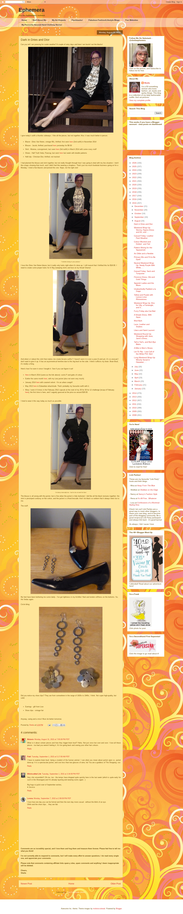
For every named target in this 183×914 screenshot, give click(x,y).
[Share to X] (59, 725)
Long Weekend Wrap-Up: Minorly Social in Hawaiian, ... (145, 359)
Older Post (116, 884)
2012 (134, 400)
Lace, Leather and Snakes (142, 325)
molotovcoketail (99, 909)
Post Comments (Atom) (76, 892)
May (137, 374)
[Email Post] (49, 725)
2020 (134, 185)
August (138, 221)
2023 (134, 174)
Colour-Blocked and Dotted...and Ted (142, 243)
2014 (134, 393)
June (137, 370)
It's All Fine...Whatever (147, 498)
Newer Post (26, 884)
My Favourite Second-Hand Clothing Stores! (42, 25)
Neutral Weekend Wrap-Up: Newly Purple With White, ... (144, 265)
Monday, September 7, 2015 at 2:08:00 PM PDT (52, 798)
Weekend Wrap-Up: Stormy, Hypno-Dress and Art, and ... (144, 230)
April (137, 378)
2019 (134, 188)
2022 (134, 177)
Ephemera (31, 10)
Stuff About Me (39, 20)
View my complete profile (139, 100)
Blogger (119, 909)
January (138, 389)
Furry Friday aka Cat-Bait (144, 311)
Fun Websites (131, 20)
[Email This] (54, 725)
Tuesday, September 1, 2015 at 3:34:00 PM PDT (61, 774)
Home (24, 20)
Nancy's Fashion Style (148, 494)
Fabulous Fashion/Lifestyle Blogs (104, 20)
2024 (134, 170)
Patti (29, 757)
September (139, 217)
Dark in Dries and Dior (143, 224)
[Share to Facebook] (61, 725)
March (137, 381)
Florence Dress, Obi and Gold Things (144, 278)
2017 (134, 196)
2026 (134, 163)
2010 (134, 408)
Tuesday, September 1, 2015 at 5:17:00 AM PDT (51, 757)
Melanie (30, 739)
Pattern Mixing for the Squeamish (143, 249)
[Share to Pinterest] (64, 725)
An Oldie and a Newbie (143, 253)
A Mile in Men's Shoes (143, 348)
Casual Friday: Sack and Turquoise (144, 272)
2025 (134, 166)
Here (27, 375)
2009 (134, 411)
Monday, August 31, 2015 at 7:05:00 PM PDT (52, 739)
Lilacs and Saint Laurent (144, 330)
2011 (134, 404)
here (71, 142)
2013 (134, 397)
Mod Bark (138, 321)
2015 (134, 203)
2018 (134, 192)
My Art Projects (59, 20)
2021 (134, 181)
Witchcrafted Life (34, 774)
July (136, 367)
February (139, 385)
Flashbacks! (77, 20)
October (138, 213)
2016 (134, 199)
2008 (134, 415)
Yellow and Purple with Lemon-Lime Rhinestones (143, 297)
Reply (29, 749)
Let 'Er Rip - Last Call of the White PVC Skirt (144, 353)
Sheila (147, 83)
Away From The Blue (146, 485)
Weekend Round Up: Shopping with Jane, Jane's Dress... (143, 336)
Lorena (30, 798)
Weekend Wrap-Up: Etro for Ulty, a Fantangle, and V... (144, 305)
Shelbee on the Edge (149, 490)
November (139, 210)
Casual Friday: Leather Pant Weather (143, 237)
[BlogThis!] (56, 725)
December (139, 206)
